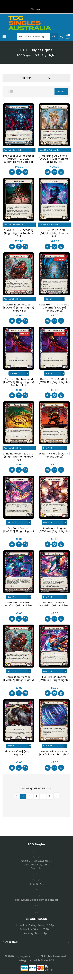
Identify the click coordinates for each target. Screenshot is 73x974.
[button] (45, 91)
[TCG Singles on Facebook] (36, 3)
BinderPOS (47, 960)
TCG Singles (24, 55)
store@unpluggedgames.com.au (36, 900)
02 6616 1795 (36, 884)
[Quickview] (12, 172)
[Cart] (68, 36)
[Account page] (61, 36)
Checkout (36, 9)
